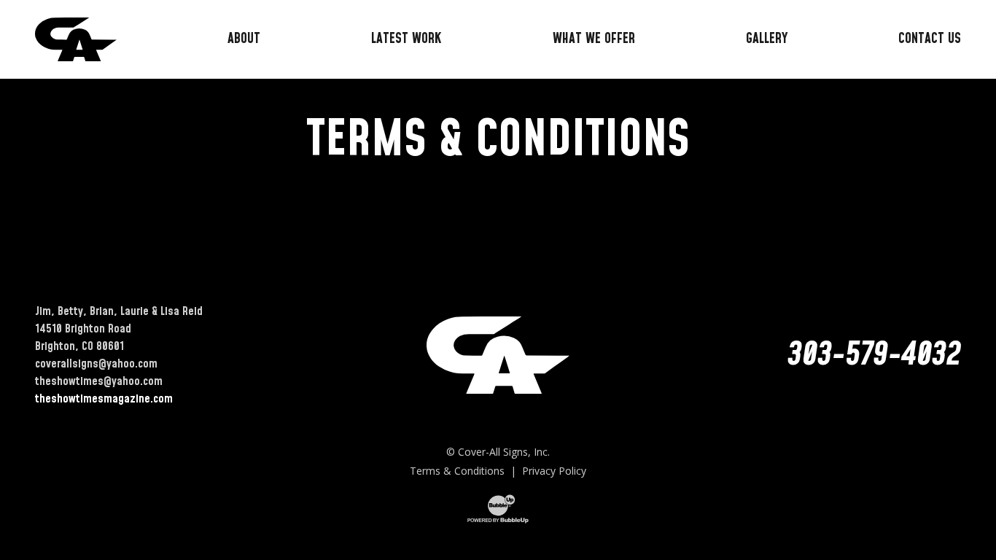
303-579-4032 (874, 355)
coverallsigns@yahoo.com (96, 364)
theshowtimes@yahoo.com (99, 381)
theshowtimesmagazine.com (104, 399)
